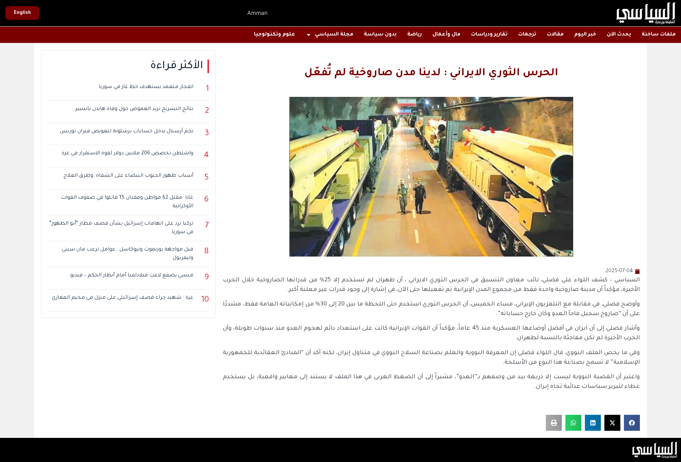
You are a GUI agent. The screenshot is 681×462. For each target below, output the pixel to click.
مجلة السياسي (334, 35)
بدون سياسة (380, 35)
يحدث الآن (619, 35)
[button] (632, 423)
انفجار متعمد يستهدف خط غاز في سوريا (146, 87)
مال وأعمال (446, 35)
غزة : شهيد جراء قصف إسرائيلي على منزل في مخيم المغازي (122, 298)
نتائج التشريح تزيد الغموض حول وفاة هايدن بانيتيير (134, 109)
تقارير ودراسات (489, 35)
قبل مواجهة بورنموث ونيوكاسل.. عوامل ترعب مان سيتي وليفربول (127, 254)
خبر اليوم (585, 35)
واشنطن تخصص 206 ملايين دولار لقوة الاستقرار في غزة (127, 153)
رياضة (414, 35)
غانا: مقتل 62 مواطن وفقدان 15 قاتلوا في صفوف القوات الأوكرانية (127, 202)
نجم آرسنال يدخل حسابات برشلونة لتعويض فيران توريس (126, 131)
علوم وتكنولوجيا (274, 35)
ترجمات (527, 35)
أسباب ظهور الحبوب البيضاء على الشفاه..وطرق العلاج (128, 176)
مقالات (555, 35)
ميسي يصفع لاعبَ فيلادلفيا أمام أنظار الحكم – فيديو (131, 276)
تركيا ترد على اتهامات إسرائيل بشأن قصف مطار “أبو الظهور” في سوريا (121, 228)
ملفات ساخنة (659, 35)
